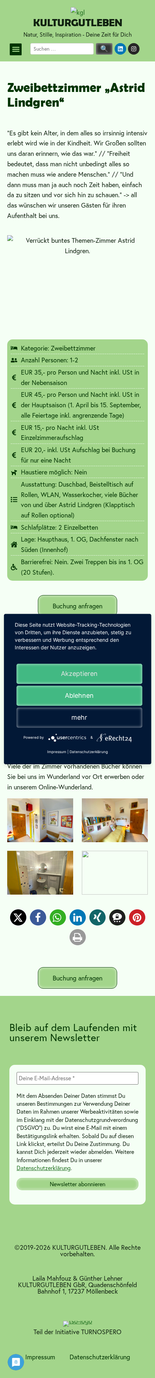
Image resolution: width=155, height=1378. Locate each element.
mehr (79, 717)
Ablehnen (79, 695)
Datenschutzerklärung (44, 1167)
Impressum (40, 1357)
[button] (15, 49)
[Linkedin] (120, 49)
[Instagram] (134, 49)
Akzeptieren (79, 673)
